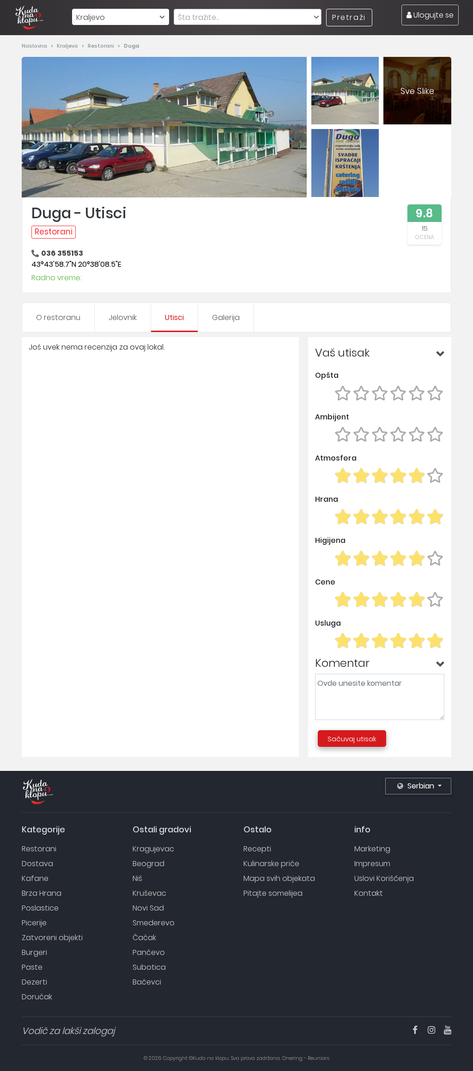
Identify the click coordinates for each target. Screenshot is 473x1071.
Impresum (372, 863)
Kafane (35, 878)
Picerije (34, 922)
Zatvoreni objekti (52, 937)
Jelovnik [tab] (123, 317)
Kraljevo (68, 45)
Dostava (37, 863)
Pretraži (349, 17)
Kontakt (368, 893)
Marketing (372, 848)
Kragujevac (153, 848)
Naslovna (35, 45)
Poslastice (40, 908)
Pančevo (149, 952)
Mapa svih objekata (279, 878)
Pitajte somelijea (273, 893)
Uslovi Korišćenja (384, 878)
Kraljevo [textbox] (90, 17)
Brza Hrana (41, 893)
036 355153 (62, 253)
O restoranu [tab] (58, 317)
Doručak (37, 996)
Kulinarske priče (271, 863)
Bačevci (147, 982)
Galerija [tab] (226, 317)
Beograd (148, 863)
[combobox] (120, 17)
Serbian (421, 786)
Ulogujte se (433, 15)
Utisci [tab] (174, 317)
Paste (32, 967)
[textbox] (247, 17)
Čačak (144, 937)
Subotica (149, 967)
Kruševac (149, 893)
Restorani (101, 45)
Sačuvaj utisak (351, 739)
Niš (137, 878)
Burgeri (34, 952)
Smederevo (154, 922)
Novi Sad (148, 908)
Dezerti (34, 982)
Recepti (257, 848)
